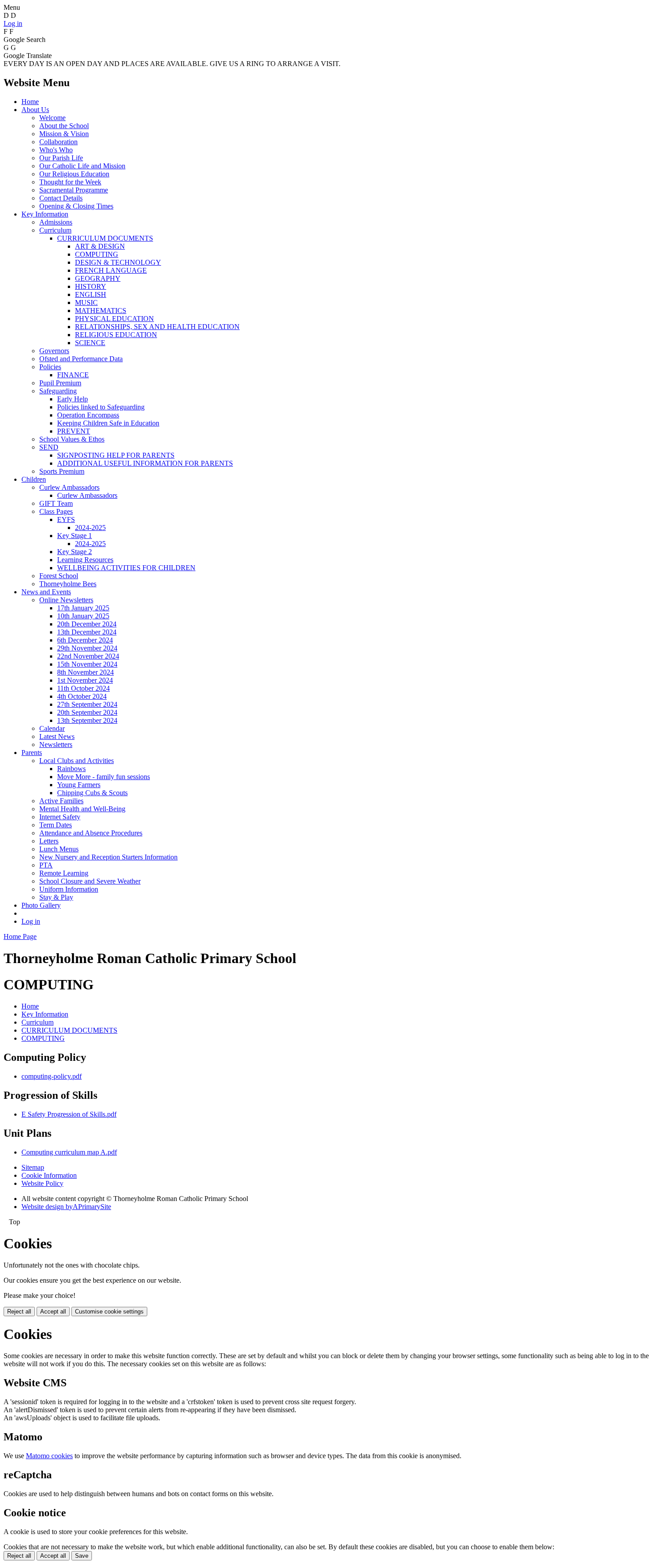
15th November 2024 (87, 664)
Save (81, 1555)
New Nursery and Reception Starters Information (108, 857)
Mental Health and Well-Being (82, 809)
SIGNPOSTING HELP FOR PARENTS (115, 455)
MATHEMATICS (100, 310)
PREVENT (73, 431)
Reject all (19, 1311)
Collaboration (58, 142)
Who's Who (56, 150)
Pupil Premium (60, 383)
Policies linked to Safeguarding (101, 407)
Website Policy (42, 1183)
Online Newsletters (66, 600)
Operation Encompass (88, 415)
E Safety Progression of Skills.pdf (68, 1114)
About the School (64, 125)
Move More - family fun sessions (103, 776)
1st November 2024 (85, 680)
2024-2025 (90, 527)
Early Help (72, 399)
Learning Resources (85, 559)
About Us (35, 109)
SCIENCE (90, 342)
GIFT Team (56, 503)
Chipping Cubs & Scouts (92, 793)
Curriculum (55, 230)
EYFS (66, 519)
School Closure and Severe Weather (90, 881)
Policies (50, 367)
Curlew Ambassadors (69, 487)
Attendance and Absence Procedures (90, 833)
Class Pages (56, 511)
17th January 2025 (83, 608)
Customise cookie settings (109, 1311)
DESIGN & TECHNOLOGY (118, 262)
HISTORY (90, 286)
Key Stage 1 (74, 535)
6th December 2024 (85, 640)
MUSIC (86, 302)
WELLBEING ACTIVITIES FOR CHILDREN (126, 567)
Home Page (20, 936)
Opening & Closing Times (76, 206)
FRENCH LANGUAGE (111, 270)
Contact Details (61, 198)
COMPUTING (96, 254)
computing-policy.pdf (51, 1076)
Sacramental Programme (73, 190)
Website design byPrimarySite (66, 1206)
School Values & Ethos (71, 439)
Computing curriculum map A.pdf (69, 1152)
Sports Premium (61, 471)
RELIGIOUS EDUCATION (116, 334)
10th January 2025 (83, 616)
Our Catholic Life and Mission (82, 166)
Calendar (52, 728)
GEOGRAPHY (97, 278)
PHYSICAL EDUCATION (114, 318)
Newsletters (55, 744)
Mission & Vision (64, 134)
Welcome (52, 117)
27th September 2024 (87, 704)
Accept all (53, 1311)
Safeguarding (58, 391)
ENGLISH (90, 294)
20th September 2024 (87, 712)
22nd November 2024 (88, 656)
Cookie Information (49, 1175)
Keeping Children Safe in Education (108, 423)
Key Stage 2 (74, 551)
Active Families (61, 801)
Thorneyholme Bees (67, 584)
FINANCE (73, 375)
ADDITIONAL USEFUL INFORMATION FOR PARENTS (145, 463)
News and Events (46, 592)
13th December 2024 (86, 632)
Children (33, 479)
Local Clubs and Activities (76, 760)
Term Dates (55, 825)
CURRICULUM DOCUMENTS (105, 238)
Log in (13, 23)
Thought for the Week (70, 182)
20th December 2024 (86, 624)
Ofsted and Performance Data (81, 359)
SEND (48, 447)
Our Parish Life (61, 158)
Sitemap (32, 1167)
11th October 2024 (83, 688)
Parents (31, 752)
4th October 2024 (82, 696)
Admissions (55, 222)
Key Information (44, 214)
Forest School (58, 576)
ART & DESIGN (100, 246)
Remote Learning (63, 873)
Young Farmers (78, 784)
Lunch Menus (59, 849)
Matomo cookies (49, 1456)
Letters (48, 841)
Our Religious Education (74, 174)
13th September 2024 (87, 720)
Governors (54, 351)
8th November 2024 (85, 672)
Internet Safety (59, 817)
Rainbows (71, 768)
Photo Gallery (41, 905)
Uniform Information (68, 889)
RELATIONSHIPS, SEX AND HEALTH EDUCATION (157, 326)
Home (30, 101)
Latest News (57, 736)
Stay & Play (56, 897)
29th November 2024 (87, 648)
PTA (46, 865)
